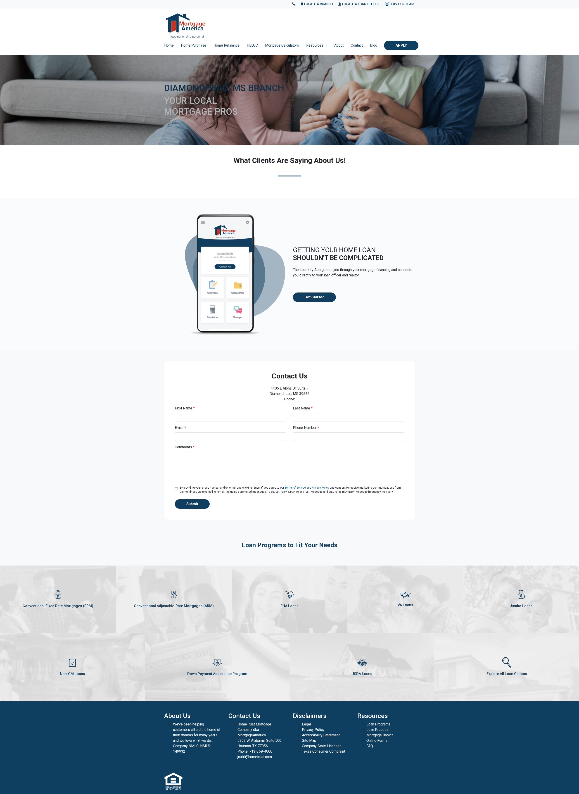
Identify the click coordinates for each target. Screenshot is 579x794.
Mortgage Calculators (282, 45)
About (339, 45)
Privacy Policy (320, 487)
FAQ (369, 746)
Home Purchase (193, 45)
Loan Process (377, 729)
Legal (306, 724)
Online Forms (376, 740)
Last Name (303, 408)
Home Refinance (227, 45)
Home (169, 45)
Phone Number (306, 428)
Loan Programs (378, 724)
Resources (315, 45)
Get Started (314, 297)
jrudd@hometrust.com (254, 757)
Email (180, 428)
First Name (185, 408)
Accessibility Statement (321, 735)
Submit (192, 504)
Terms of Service (295, 487)
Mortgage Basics (380, 735)
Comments (185, 447)
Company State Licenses (322, 746)
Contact (357, 45)
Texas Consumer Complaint (323, 751)
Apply (401, 45)
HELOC (252, 45)
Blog (373, 45)
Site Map (309, 740)
